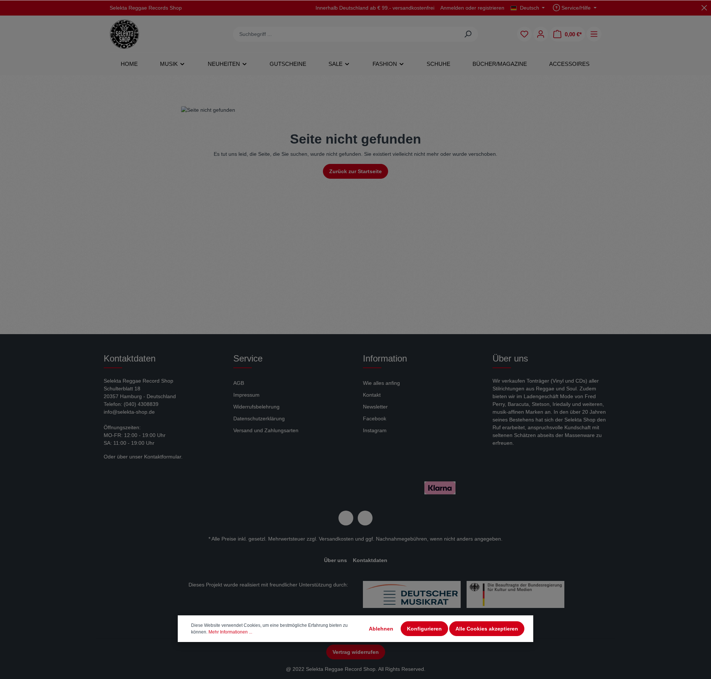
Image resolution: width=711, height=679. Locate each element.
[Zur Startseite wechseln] (124, 34)
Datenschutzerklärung (259, 418)
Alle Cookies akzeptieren (486, 629)
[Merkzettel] (524, 34)
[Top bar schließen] (704, 7)
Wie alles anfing (381, 383)
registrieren (491, 8)
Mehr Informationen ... (230, 632)
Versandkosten (336, 539)
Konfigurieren (424, 629)
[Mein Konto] (540, 34)
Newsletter (375, 407)
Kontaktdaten (370, 560)
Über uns (335, 560)
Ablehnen (381, 629)
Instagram (375, 430)
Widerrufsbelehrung (256, 407)
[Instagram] (365, 518)
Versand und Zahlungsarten (265, 430)
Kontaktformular (162, 457)
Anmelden (452, 8)
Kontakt (372, 395)
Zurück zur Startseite (355, 171)
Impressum (246, 395)
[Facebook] (345, 518)
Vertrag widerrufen (356, 652)
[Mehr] (594, 34)
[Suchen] (468, 34)
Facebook (374, 418)
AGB (238, 383)
